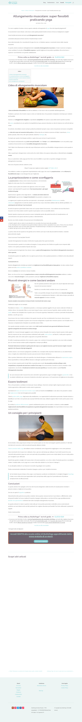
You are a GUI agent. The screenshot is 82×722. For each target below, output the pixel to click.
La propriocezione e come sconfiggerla (19, 76)
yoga (48, 28)
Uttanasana (11, 202)
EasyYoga (70, 474)
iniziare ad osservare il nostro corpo (25, 390)
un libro (21, 308)
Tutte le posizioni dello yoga (16, 448)
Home (22, 10)
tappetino (21, 492)
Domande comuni (41, 685)
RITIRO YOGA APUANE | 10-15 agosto (41, 613)
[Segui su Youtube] (13, 708)
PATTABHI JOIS (52, 168)
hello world (41, 562)
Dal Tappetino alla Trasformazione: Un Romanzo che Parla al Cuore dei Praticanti (41, 663)
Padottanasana (56, 200)
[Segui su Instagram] (15, 708)
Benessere (31, 10)
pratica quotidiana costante (23, 267)
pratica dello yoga (17, 396)
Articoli (26, 10)
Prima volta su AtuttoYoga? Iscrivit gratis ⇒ (41, 517)
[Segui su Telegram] (18, 708)
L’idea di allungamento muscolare (18, 74)
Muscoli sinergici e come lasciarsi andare (19, 77)
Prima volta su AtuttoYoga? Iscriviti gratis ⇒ (41, 57)
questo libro (65, 374)
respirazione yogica (67, 357)
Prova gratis (68, 2)
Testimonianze (51, 2)
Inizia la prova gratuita (41, 541)
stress (68, 132)
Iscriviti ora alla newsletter (41, 66)
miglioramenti (14, 393)
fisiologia (41, 134)
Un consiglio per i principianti (16, 81)
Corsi (57, 2)
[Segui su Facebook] (20, 708)
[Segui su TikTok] (23, 708)
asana (11, 123)
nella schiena (48, 334)
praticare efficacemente (22, 404)
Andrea (38, 23)
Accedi (62, 2)
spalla (9, 312)
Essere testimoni (13, 79)
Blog (44, 2)
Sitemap (41, 690)
